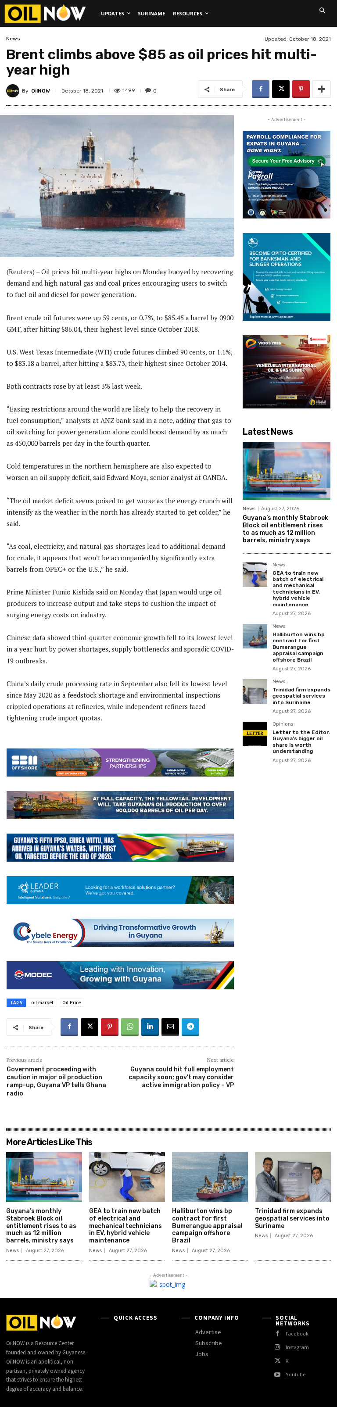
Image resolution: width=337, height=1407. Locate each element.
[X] (281, 89)
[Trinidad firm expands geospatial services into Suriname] (255, 691)
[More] (321, 89)
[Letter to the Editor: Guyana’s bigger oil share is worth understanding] (255, 734)
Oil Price (71, 1002)
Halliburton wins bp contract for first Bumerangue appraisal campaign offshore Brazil (298, 647)
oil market (42, 1002)
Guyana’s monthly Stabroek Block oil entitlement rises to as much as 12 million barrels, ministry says (285, 529)
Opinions (282, 724)
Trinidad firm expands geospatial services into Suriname (301, 696)
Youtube (296, 1374)
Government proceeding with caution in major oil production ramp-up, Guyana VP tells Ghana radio (56, 1081)
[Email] (170, 1027)
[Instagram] (277, 1347)
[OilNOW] (14, 90)
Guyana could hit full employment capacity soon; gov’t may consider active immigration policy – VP (181, 1077)
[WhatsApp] (130, 1027)
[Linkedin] (150, 1027)
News (13, 38)
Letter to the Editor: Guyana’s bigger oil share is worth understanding (301, 741)
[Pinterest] (301, 89)
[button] (322, 10)
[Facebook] (260, 89)
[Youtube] (277, 1374)
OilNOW (40, 90)
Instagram (297, 1347)
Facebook (297, 1333)
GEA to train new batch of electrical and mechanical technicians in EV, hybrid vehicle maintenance (297, 589)
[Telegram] (190, 1027)
